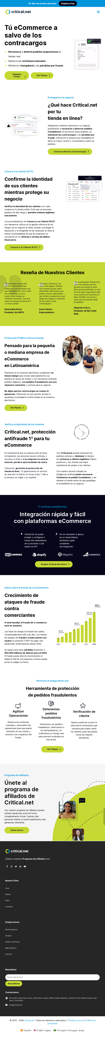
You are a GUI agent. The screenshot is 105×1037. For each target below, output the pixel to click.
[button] (98, 12)
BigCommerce (10, 948)
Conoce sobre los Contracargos (70, 151)
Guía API (8, 954)
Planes (8, 894)
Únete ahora (16, 830)
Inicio (7, 888)
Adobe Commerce (12, 942)
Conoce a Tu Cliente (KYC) (24, 247)
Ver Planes (42, 75)
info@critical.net (15, 1005)
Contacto (9, 907)
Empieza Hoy (67, 3)
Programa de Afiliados (34, 859)
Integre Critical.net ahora (54, 564)
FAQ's (7, 900)
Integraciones (12, 922)
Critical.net (29, 1020)
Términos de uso (76, 1020)
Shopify (8, 936)
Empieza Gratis (17, 75)
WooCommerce (11, 929)
